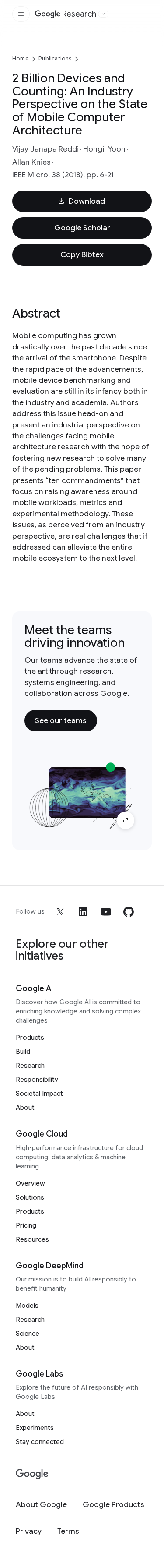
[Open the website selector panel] (103, 14)
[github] (128, 911)
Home (20, 58)
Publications (54, 58)
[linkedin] (83, 911)
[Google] (32, 1474)
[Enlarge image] (125, 820)
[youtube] (105, 911)
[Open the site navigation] (21, 14)
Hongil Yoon (104, 149)
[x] (60, 911)
